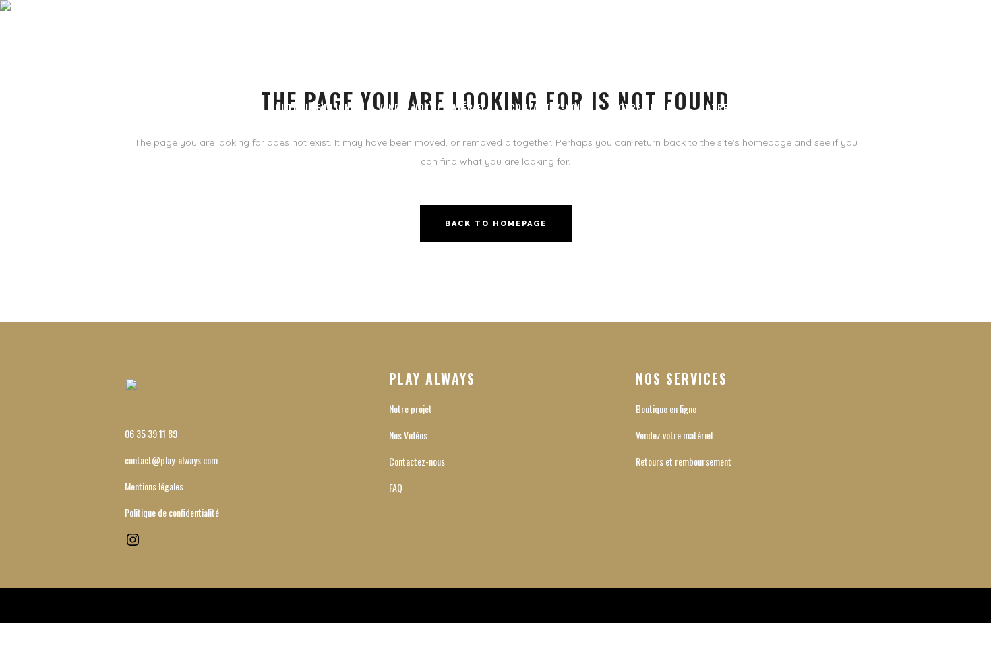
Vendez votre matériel (674, 435)
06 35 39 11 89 (151, 433)
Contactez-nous (417, 461)
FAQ (395, 487)
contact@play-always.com (171, 460)
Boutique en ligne (666, 408)
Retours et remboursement (683, 461)
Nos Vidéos (408, 435)
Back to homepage (496, 223)
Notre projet (410, 408)
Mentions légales (154, 486)
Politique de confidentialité (172, 512)
